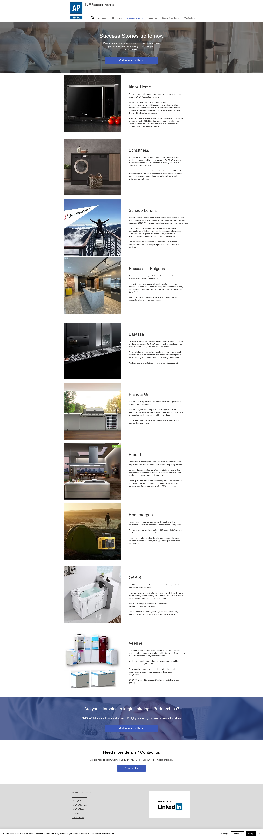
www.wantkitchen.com (148, 363)
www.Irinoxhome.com (138, 102)
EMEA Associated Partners (99, 5)
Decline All (237, 833)
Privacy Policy (108, 833)
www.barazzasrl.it (170, 363)
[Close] (259, 833)
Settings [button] (224, 833)
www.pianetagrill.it (148, 410)
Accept (251, 833)
